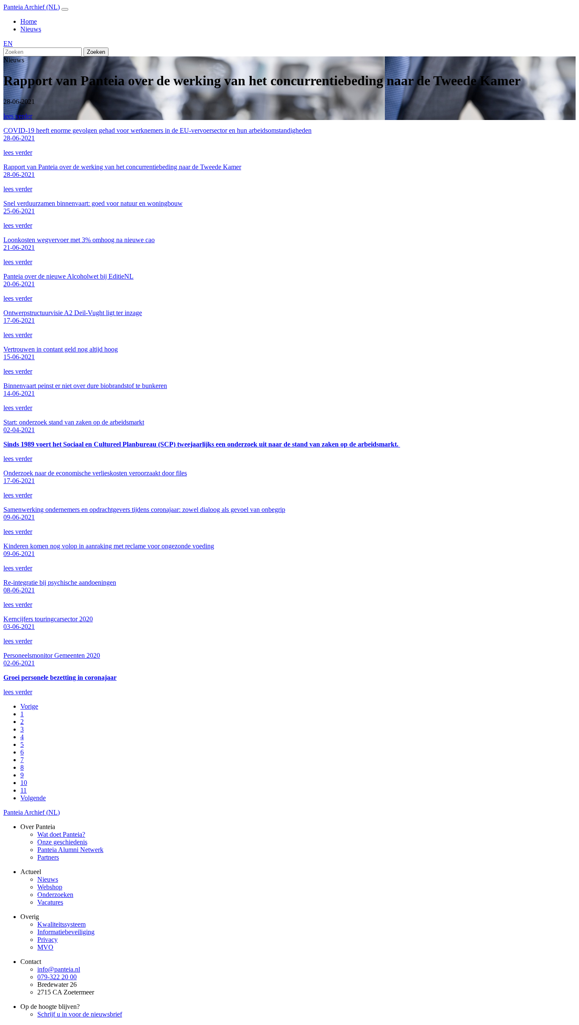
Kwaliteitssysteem (61, 924)
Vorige (29, 706)
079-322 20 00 (57, 976)
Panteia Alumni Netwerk (70, 849)
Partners (48, 857)
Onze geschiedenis (62, 842)
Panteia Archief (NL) (31, 7)
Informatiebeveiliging (66, 932)
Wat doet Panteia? (61, 834)
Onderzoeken (55, 894)
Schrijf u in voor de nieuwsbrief (79, 1014)
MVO (45, 947)
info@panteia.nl (58, 969)
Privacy (47, 939)
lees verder (17, 116)
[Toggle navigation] (64, 9)
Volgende (33, 798)
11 (23, 790)
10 (23, 782)
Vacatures (50, 902)
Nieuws (30, 29)
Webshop (49, 887)
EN (8, 43)
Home (28, 21)
